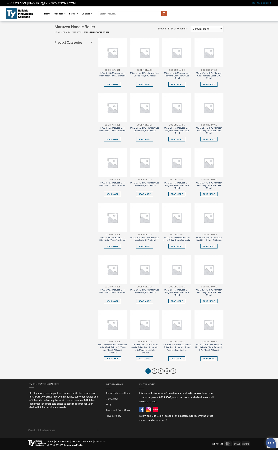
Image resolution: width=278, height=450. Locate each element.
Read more (112, 84)
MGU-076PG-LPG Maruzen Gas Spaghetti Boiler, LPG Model (209, 185)
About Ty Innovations (118, 392)
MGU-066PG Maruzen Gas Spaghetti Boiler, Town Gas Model (177, 131)
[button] (261, 3)
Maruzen (77, 32)
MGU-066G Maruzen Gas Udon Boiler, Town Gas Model (112, 129)
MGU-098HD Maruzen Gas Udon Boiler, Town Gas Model (176, 239)
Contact (86, 13)
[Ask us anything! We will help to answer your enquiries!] (271, 443)
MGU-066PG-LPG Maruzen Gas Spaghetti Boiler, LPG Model (209, 131)
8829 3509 (165, 397)
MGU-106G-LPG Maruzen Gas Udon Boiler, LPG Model (144, 291)
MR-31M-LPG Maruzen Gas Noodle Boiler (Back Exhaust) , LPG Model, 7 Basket (209, 347)
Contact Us (112, 398)
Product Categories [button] (68, 42)
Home (47, 13)
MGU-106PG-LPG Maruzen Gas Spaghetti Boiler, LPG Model (209, 292)
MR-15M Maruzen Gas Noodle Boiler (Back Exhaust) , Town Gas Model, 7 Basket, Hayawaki (112, 348)
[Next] (173, 371)
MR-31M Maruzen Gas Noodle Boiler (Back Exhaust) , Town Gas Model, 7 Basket (177, 347)
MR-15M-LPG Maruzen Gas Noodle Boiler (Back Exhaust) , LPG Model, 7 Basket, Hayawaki (144, 348)
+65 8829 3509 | (17, 3)
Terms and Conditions (118, 410)
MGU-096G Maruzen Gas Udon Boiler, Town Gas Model (112, 239)
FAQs (109, 404)
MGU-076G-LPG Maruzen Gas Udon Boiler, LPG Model (144, 184)
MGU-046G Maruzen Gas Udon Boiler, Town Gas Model (112, 74)
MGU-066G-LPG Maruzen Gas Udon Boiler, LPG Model (144, 129)
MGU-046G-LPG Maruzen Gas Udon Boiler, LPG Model (144, 74)
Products (58, 13)
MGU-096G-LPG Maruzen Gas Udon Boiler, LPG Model (144, 239)
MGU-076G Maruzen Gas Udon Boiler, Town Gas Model (112, 184)
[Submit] (164, 13)
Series (72, 13)
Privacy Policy (113, 415)
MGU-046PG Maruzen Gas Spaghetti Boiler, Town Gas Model (177, 76)
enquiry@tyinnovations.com (52, 3)
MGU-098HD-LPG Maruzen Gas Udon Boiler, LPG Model (209, 239)
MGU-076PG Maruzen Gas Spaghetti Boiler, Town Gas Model (177, 185)
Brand (66, 32)
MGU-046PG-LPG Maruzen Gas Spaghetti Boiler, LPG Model (209, 76)
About (50, 441)
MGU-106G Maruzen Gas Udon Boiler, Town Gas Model (112, 291)
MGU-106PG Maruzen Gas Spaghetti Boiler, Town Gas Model (177, 292)
